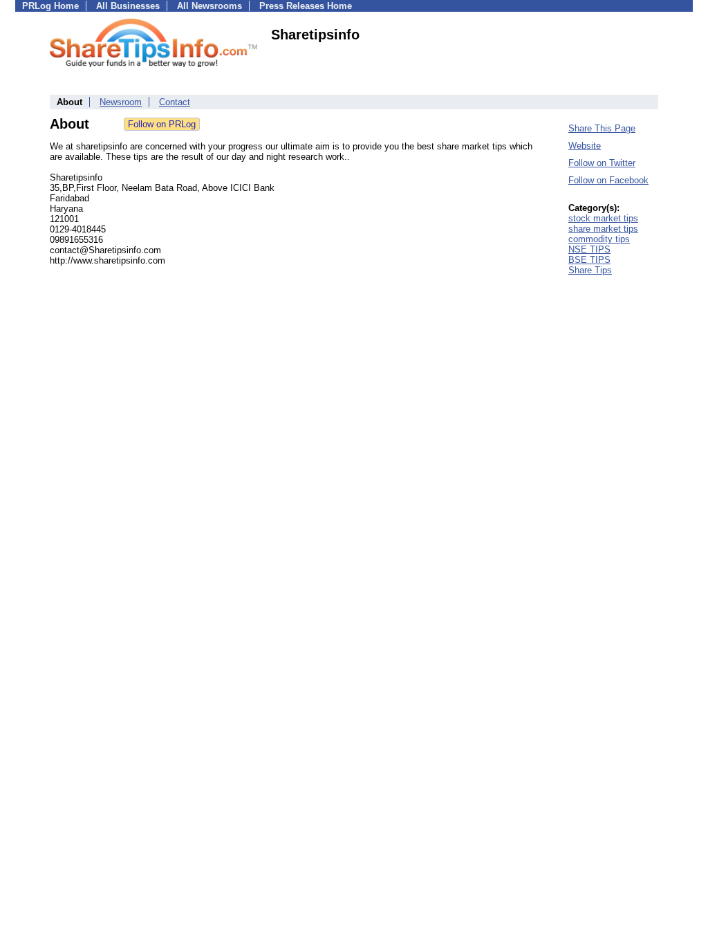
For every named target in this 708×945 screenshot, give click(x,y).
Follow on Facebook (608, 180)
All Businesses (128, 6)
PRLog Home (50, 6)
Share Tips (590, 270)
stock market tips (603, 218)
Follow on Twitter (601, 163)
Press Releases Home (305, 6)
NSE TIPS (589, 249)
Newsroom (121, 102)
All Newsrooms (209, 6)
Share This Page (601, 128)
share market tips (603, 228)
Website (584, 145)
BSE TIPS (589, 260)
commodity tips (599, 239)
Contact (174, 102)
